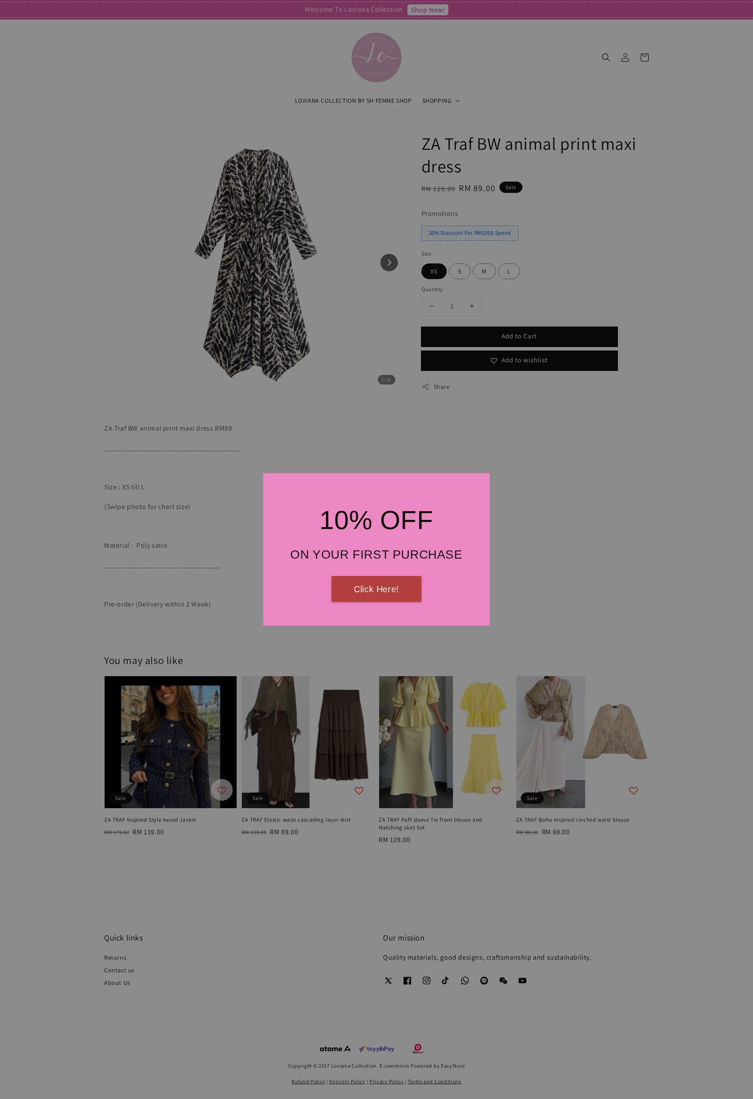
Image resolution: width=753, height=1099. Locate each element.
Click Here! (376, 589)
